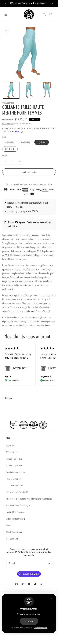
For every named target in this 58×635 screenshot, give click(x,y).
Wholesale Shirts (12, 538)
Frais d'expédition (7, 123)
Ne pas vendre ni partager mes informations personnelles (29, 498)
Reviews (9, 525)
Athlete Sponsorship (14, 531)
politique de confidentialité (17, 492)
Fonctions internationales (16, 472)
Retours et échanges (14, 478)
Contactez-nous (12, 452)
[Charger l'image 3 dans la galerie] (47, 90)
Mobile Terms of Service (15, 518)
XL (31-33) (10, 148)
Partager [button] (8, 398)
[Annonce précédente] (5, 3)
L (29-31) (41, 142)
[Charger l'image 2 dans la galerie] (29, 90)
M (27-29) (27, 143)
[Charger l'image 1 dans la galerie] (11, 90)
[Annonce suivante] (52, 3)
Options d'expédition (14, 458)
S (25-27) (11, 143)
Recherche (10, 445)
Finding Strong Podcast (15, 511)
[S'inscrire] (48, 563)
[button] (6, 14)
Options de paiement (14, 465)
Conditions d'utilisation (15, 485)
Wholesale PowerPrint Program (18, 505)
